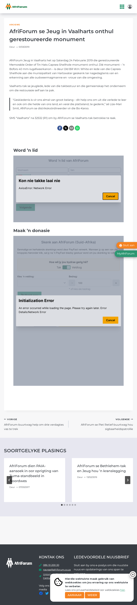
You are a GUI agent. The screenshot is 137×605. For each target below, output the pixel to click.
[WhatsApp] (77, 128)
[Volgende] (127, 480)
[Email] (71, 128)
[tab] (62, 505)
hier (122, 590)
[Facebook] (59, 128)
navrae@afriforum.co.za (57, 569)
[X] (65, 128)
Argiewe (14, 24)
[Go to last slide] (9, 480)
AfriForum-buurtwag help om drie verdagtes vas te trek (34, 424)
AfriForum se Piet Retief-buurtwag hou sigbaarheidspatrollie (107, 424)
